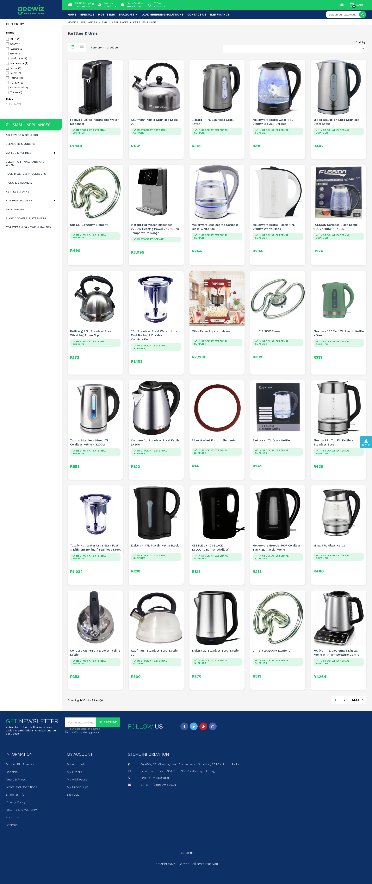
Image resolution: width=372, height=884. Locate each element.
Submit (186, 463)
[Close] (225, 409)
